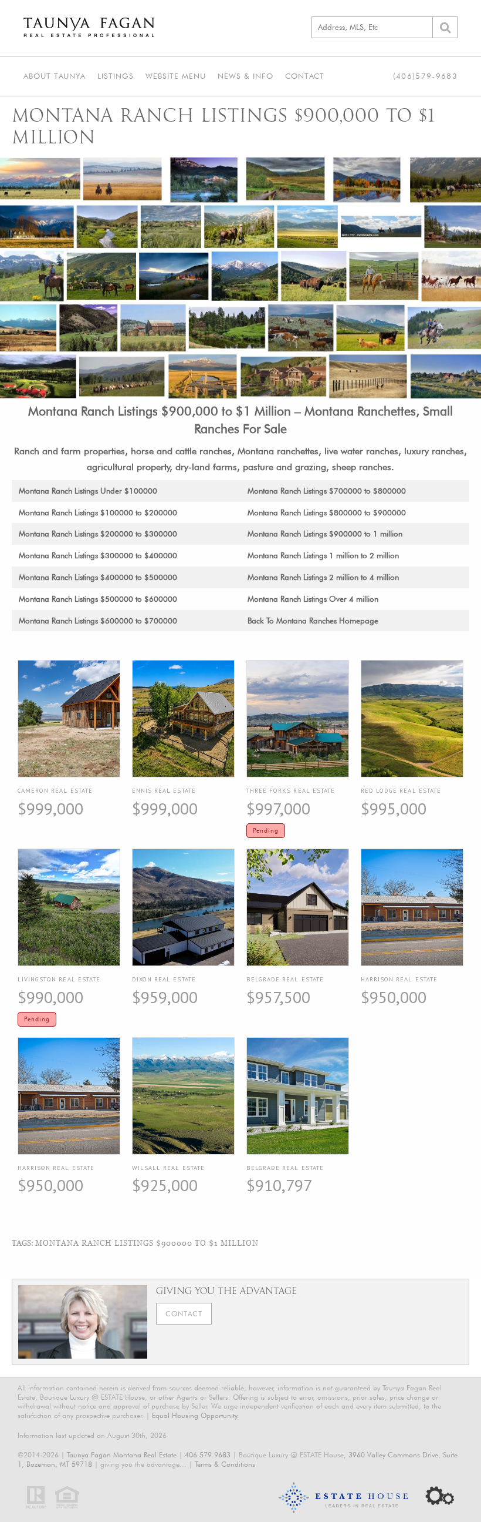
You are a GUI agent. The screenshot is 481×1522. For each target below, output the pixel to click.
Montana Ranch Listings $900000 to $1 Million (147, 1243)
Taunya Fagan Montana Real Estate (122, 1454)
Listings (115, 76)
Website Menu (175, 76)
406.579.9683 (208, 1454)
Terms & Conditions (225, 1464)
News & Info (245, 76)
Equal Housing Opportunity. (195, 1415)
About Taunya (54, 76)
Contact (304, 76)
